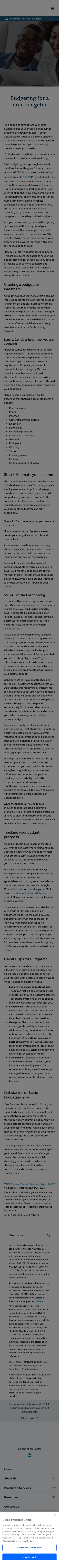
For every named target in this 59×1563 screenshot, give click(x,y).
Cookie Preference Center (29, 1547)
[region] (29, 1537)
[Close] (54, 1515)
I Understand (29, 1557)
